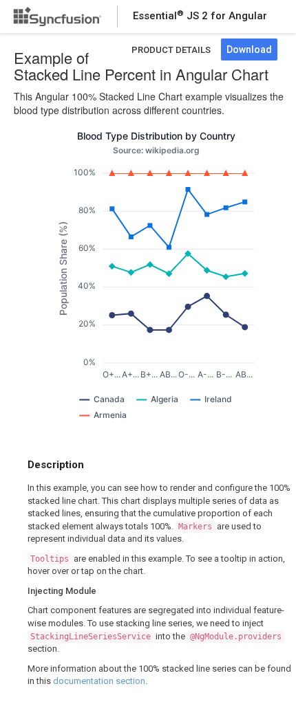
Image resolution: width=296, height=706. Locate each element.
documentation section (99, 681)
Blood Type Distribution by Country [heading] (156, 136)
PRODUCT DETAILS (171, 50)
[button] (102, 400)
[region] (156, 280)
